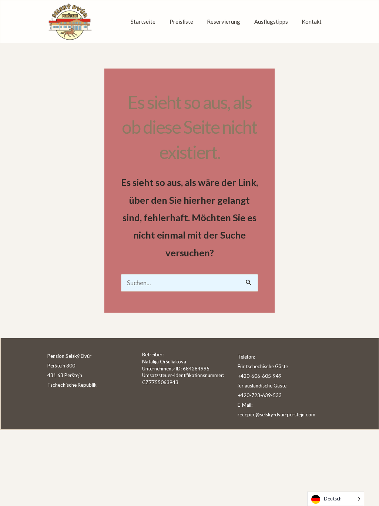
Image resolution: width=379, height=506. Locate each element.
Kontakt (312, 21)
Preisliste (181, 21)
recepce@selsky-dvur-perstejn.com (276, 414)
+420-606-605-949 (260, 376)
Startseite (143, 21)
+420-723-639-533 (260, 395)
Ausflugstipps (271, 21)
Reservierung (223, 21)
